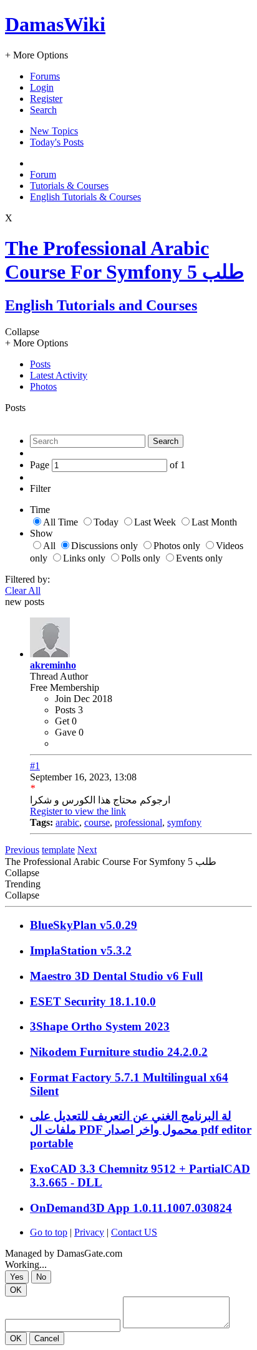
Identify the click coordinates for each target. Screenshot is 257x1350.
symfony (184, 822)
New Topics (54, 131)
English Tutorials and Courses (101, 305)
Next (87, 849)
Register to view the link (78, 811)
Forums (45, 76)
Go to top (48, 1232)
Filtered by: (27, 579)
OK (16, 1290)
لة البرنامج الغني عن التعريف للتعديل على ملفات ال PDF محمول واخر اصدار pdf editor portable (140, 1129)
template (58, 849)
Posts (65, 710)
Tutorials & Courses (69, 185)
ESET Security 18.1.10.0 (93, 1001)
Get (62, 721)
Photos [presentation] (43, 386)
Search (43, 109)
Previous (22, 849)
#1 (35, 766)
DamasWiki (55, 24)
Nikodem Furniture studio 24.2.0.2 (119, 1051)
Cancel (46, 1338)
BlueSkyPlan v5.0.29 (83, 925)
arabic (67, 822)
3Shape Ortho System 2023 (100, 1026)
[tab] (141, 364)
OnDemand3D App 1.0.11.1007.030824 (131, 1207)
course (97, 822)
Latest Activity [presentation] (58, 375)
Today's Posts (57, 142)
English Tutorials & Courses (85, 197)
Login (42, 87)
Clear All (23, 590)
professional (138, 822)
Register (46, 98)
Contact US (134, 1232)
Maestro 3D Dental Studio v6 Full (116, 975)
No (41, 1277)
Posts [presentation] (40, 364)
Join (64, 698)
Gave (65, 732)
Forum (43, 174)
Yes (17, 1277)
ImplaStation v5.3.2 (81, 950)
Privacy (89, 1232)
